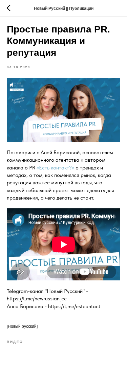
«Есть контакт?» (55, 167)
